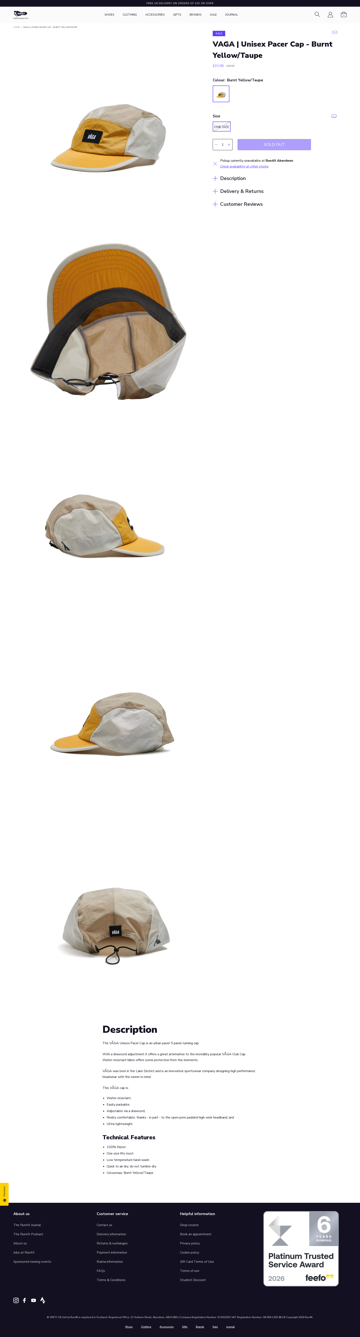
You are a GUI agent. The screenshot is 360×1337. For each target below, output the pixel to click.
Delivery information (111, 1234)
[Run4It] (20, 15)
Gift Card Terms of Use (197, 1261)
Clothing (130, 15)
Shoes (109, 15)
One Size (221, 127)
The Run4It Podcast (28, 1234)
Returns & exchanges (112, 1243)
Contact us (104, 1225)
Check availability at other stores (244, 166)
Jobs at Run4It (24, 1252)
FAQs (101, 1271)
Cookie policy (189, 1252)
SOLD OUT (274, 144)
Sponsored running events (32, 1261)
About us (20, 1243)
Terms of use (189, 1271)
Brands (195, 15)
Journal (231, 15)
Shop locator (189, 1225)
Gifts (177, 15)
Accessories (155, 15)
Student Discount (193, 1280)
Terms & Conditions (111, 1280)
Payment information (112, 1252)
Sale (213, 15)
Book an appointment (195, 1234)
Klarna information (110, 1261)
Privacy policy (190, 1243)
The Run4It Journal (27, 1225)
